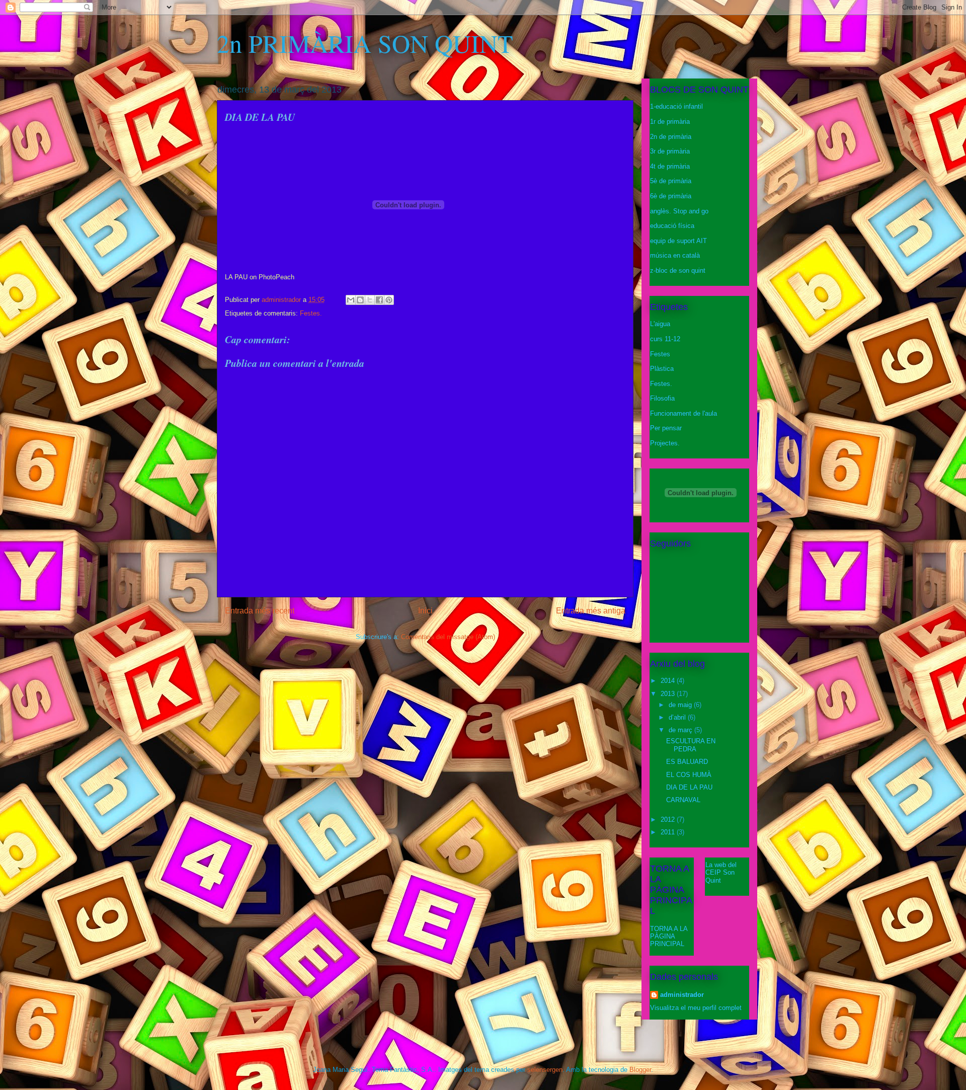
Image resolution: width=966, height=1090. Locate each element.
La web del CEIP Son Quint (721, 872)
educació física (672, 225)
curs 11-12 (665, 339)
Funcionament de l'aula (683, 413)
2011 (669, 832)
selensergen (544, 1069)
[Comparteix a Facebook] (379, 300)
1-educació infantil (676, 106)
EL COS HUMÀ (688, 774)
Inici (425, 610)
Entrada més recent (259, 610)
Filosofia (662, 398)
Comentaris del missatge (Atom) (448, 637)
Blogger (640, 1069)
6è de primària (670, 196)
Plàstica (662, 368)
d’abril (678, 717)
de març (681, 730)
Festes (660, 354)
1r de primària (670, 121)
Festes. (311, 313)
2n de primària (670, 136)
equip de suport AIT (678, 241)
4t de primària (670, 166)
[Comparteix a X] (370, 300)
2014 (669, 680)
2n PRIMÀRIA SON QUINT (365, 43)
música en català (675, 255)
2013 (669, 693)
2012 (669, 819)
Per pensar (666, 428)
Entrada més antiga (590, 610)
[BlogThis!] (360, 300)
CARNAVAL (683, 800)
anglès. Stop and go (679, 211)
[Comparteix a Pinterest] (389, 300)
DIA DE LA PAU (689, 787)
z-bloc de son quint (677, 270)
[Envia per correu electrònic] (351, 300)
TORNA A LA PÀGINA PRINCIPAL (668, 936)
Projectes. (665, 443)
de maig (681, 705)
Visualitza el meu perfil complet (696, 1007)
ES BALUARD (687, 761)
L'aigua (660, 324)
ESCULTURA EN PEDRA (690, 745)
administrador (682, 994)
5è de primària (670, 181)
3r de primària (670, 151)
